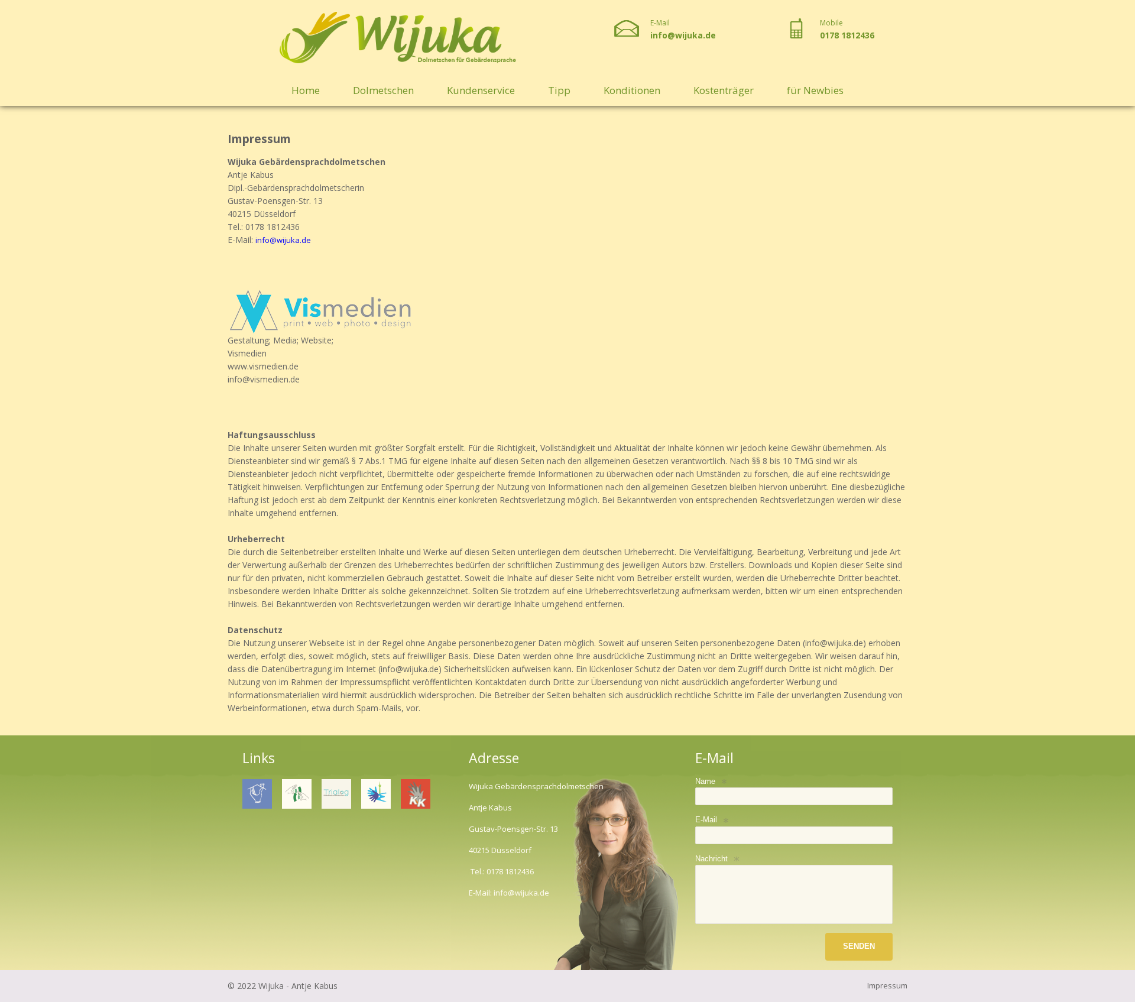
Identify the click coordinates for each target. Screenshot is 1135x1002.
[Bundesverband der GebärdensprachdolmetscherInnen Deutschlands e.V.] (297, 794)
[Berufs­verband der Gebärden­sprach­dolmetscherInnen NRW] (257, 794)
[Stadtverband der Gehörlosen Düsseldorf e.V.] (376, 794)
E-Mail (706, 819)
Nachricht (711, 858)
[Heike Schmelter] (336, 794)
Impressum (887, 985)
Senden (859, 946)
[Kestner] (415, 794)
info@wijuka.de (683, 35)
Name (705, 781)
